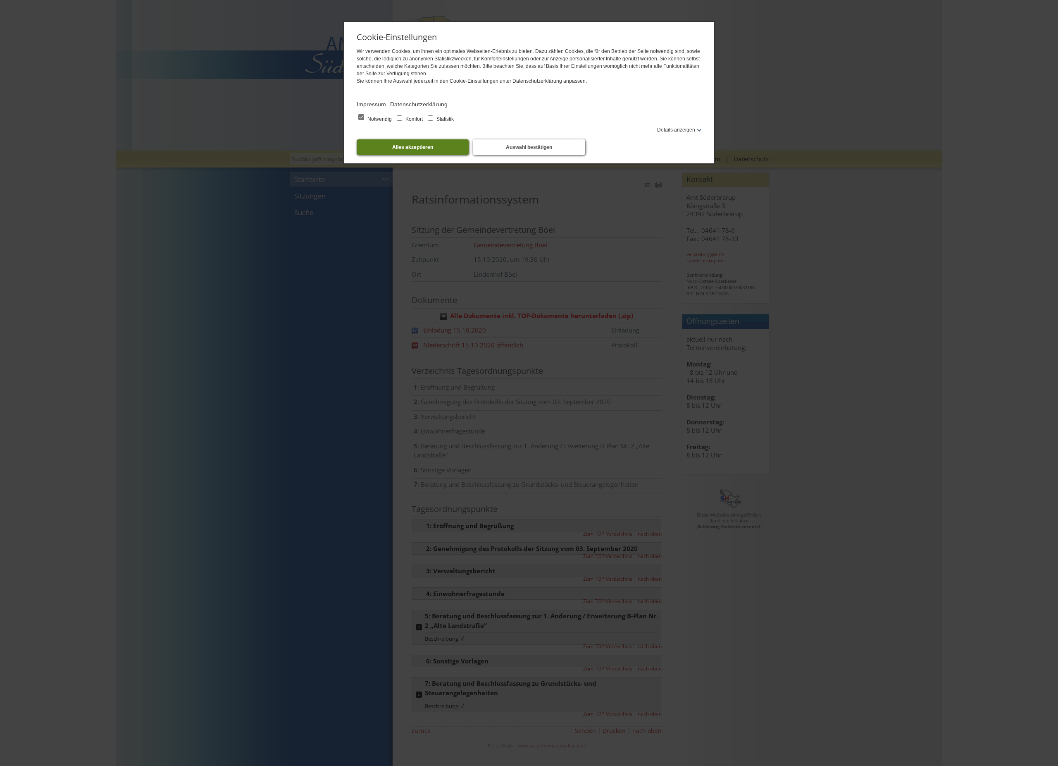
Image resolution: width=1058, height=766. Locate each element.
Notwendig (379, 119)
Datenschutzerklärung (419, 104)
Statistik (444, 119)
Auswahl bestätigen (529, 147)
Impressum (371, 104)
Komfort (414, 119)
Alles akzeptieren (412, 147)
